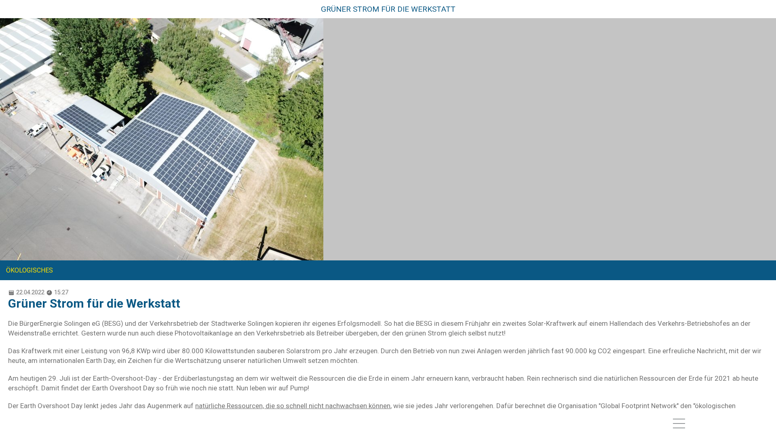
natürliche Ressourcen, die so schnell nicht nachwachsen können (292, 406)
